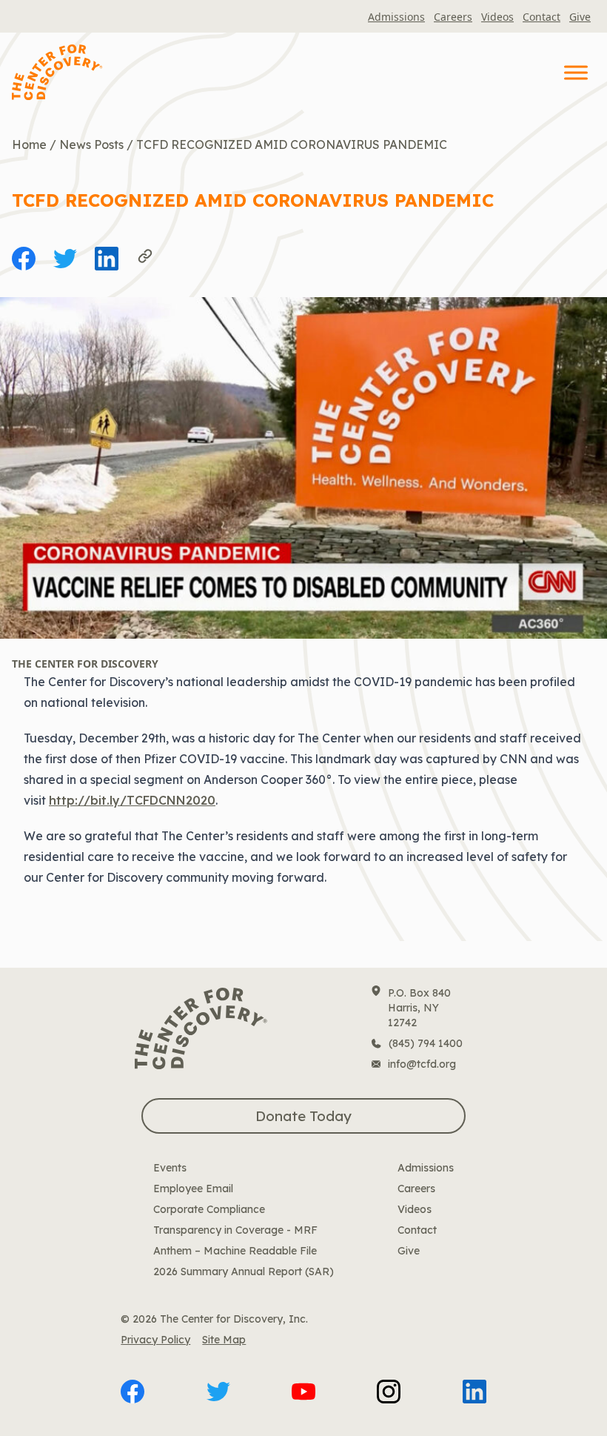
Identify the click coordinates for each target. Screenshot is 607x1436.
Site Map (224, 1339)
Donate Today (303, 1116)
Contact (541, 17)
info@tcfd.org (422, 1064)
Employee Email (193, 1188)
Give (580, 17)
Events (170, 1167)
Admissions (396, 17)
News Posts (91, 144)
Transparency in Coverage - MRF (235, 1230)
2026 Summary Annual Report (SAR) (243, 1271)
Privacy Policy (155, 1339)
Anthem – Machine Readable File (235, 1250)
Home (29, 144)
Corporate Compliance (209, 1209)
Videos (497, 17)
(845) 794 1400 (426, 1043)
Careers (453, 17)
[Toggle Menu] (576, 72)
